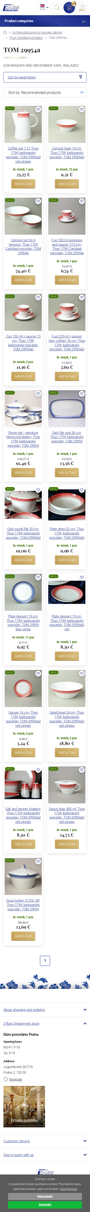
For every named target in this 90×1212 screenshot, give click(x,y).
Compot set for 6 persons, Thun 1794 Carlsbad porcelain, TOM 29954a (23, 246)
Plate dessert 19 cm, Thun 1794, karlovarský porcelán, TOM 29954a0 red (66, 622)
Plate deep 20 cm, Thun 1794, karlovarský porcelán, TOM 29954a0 (66, 533)
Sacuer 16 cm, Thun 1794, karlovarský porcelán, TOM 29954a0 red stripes (23, 718)
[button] (38, 109)
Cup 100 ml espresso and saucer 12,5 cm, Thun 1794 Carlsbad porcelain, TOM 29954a (67, 246)
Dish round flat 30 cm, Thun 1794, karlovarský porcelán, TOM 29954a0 (23, 533)
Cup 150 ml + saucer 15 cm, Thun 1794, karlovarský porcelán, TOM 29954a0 (23, 342)
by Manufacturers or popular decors (37, 32)
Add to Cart (23, 184)
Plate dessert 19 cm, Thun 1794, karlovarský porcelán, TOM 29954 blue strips (23, 622)
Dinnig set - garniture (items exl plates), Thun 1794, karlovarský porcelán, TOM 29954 (23, 439)
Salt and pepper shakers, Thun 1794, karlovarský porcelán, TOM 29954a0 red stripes (23, 815)
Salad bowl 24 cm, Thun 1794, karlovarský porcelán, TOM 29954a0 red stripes (66, 718)
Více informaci (68, 1189)
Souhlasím (45, 1204)
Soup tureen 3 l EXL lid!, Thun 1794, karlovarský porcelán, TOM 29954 (23, 904)
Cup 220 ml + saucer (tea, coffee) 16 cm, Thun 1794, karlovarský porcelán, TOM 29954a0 (66, 342)
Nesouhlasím (45, 1196)
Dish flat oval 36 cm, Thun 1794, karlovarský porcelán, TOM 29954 (67, 437)
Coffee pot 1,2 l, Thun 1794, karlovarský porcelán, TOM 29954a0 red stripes (23, 154)
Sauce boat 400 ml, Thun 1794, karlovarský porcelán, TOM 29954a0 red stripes (67, 815)
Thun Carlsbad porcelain (26, 38)
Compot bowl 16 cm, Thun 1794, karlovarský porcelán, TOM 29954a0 (66, 152)
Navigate (15, 1079)
